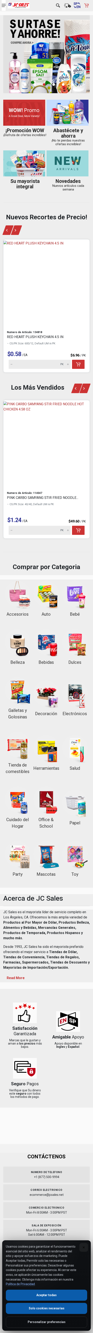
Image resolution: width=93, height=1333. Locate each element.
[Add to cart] (78, 364)
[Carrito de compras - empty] (86, 5)
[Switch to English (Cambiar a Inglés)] (77, 5)
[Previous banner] (8, 230)
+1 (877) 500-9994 (46, 1177)
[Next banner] (16, 230)
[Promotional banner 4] (46, 54)
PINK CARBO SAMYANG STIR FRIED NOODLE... (42, 498)
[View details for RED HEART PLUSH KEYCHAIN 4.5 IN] (46, 283)
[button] (18, 84)
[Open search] (58, 5)
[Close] (83, 1247)
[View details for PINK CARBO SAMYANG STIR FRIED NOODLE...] (46, 444)
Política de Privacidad (20, 1284)
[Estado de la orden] (67, 5)
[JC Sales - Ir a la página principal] (19, 5)
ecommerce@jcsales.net (47, 1194)
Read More (16, 978)
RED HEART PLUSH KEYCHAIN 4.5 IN (35, 337)
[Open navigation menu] (4, 5)
